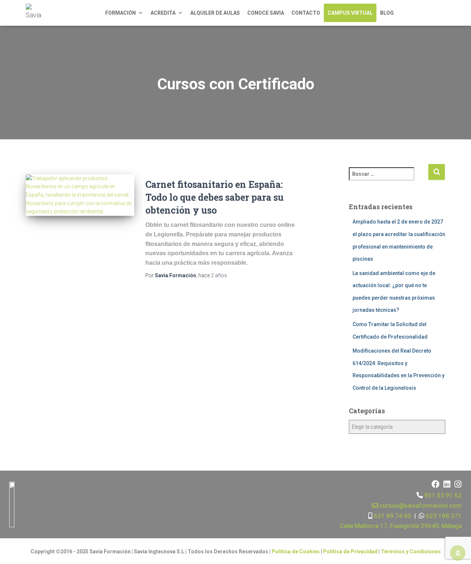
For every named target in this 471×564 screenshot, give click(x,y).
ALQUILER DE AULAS (215, 13)
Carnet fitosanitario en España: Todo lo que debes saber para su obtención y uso (214, 197)
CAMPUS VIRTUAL (350, 13)
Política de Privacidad (351, 551)
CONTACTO (305, 13)
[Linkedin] (447, 484)
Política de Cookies (296, 551)
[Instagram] (458, 484)
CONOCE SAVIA (265, 13)
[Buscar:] (388, 178)
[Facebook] (436, 484)
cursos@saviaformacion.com (420, 505)
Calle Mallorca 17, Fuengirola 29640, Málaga (401, 525)
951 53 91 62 (443, 495)
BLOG (387, 13)
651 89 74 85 (391, 516)
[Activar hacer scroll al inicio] (457, 553)
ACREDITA (163, 13)
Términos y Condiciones (411, 551)
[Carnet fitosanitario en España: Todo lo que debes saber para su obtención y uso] (80, 195)
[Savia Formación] (35, 13)
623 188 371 (443, 516)
